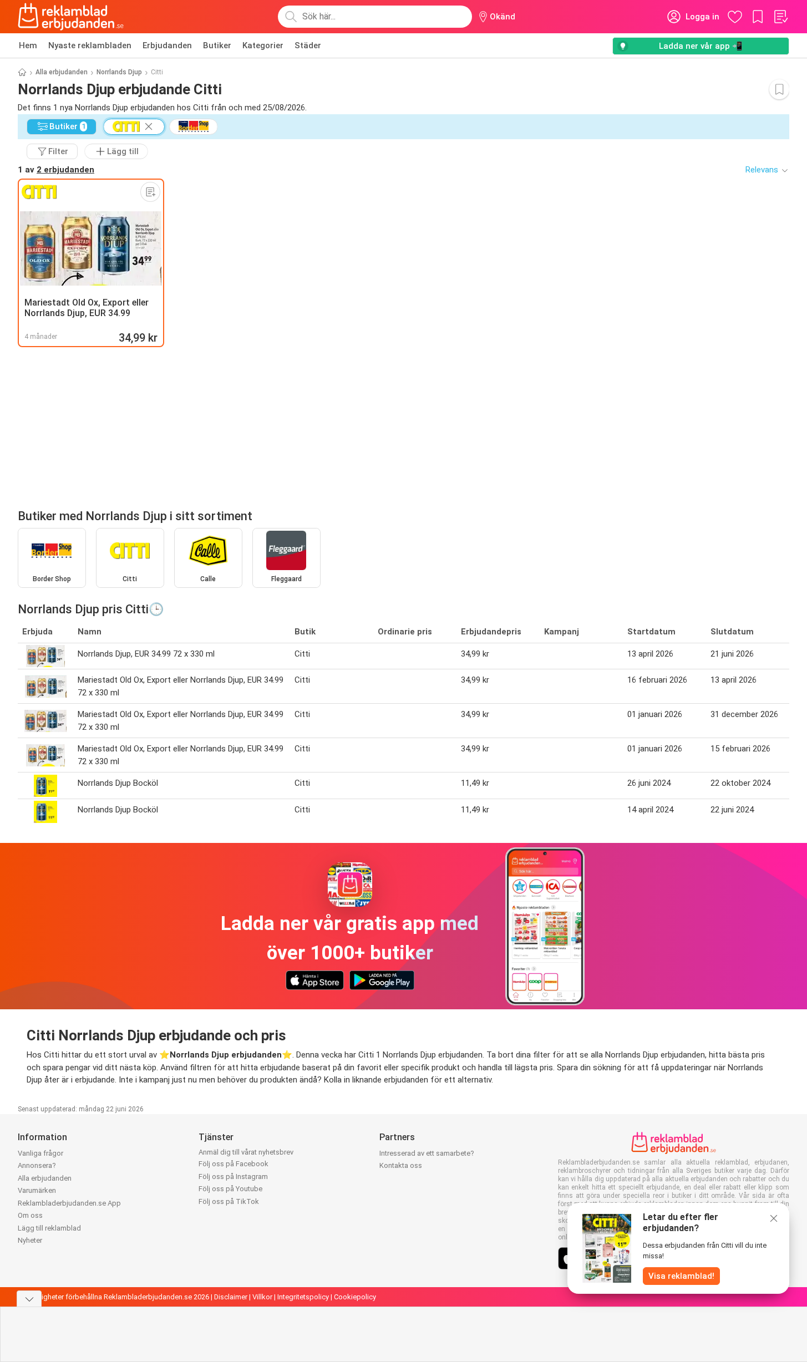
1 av (56, 170)
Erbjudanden (167, 45)
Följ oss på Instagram (233, 1176)
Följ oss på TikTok (229, 1201)
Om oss (30, 1215)
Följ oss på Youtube (230, 1189)
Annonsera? (37, 1165)
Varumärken (37, 1190)
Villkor (262, 1297)
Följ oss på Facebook (233, 1164)
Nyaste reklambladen (89, 45)
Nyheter (30, 1240)
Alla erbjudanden (61, 72)
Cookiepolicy (355, 1297)
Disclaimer (230, 1297)
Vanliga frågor (40, 1153)
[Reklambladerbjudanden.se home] (71, 17)
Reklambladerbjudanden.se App (69, 1203)
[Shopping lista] (780, 17)
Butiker (217, 45)
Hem (28, 45)
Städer (308, 45)
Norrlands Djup (119, 72)
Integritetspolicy (303, 1297)
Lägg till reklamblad (49, 1228)
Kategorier (262, 45)
